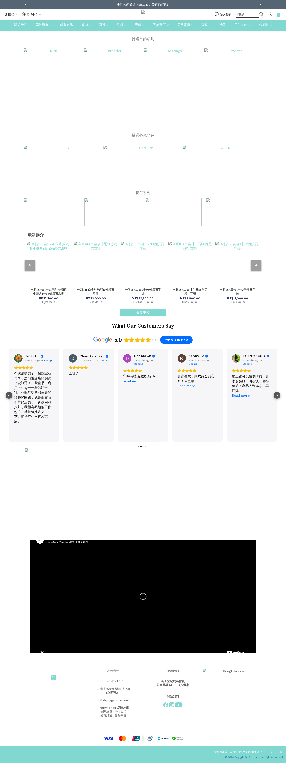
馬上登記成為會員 (173, 681)
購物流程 (120, 712)
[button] (9, 395)
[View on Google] (18, 358)
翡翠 (223, 25)
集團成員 (106, 712)
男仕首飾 (240, 25)
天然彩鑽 (183, 25)
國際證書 (42, 25)
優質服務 (106, 715)
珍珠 (205, 25)
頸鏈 (120, 25)
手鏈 (138, 25)
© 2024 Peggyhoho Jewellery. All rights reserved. (254, 757)
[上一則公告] (26, 4)
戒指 (84, 25)
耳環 (102, 25)
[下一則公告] (260, 4)
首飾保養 (120, 715)
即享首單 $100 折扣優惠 (173, 685)
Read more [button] (132, 381)
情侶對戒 (265, 25)
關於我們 (20, 25)
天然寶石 (159, 25)
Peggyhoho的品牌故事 (113, 708)
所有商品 (66, 25)
